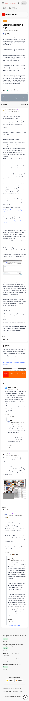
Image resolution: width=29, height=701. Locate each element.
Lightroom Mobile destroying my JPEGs (12, 664)
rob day (7, 345)
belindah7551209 (12, 387)
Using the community (7, 691)
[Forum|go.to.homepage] (11, 3)
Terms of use (15, 691)
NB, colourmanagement (10, 109)
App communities (11, 7)
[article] (14, 224)
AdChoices (7, 699)
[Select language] (18, 3)
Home (4, 7)
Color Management (7, 8)
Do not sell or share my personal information (12, 696)
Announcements (6, 655)
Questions (15, 8)
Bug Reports (5, 661)
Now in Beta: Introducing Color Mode (11, 653)
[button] (3, 3)
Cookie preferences (7, 693)
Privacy (21, 691)
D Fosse (7, 33)
